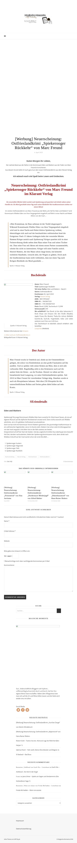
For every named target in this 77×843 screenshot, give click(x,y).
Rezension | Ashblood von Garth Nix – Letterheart (32, 767)
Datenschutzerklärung (23, 829)
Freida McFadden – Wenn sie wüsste (28, 790)
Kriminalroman (32, 457)
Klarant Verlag (45, 296)
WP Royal (17, 839)
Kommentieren (9, 565)
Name (6, 521)
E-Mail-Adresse (10, 531)
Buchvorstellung (9, 457)
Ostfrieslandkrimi (45, 457)
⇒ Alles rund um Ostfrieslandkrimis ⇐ (17, 335)
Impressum (20, 821)
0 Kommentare (68, 461)
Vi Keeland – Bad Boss (23, 754)
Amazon (25, 331)
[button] (18, 710)
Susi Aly (9, 461)
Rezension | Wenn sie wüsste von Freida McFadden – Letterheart (37, 785)
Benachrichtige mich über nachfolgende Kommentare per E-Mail (27, 561)
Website (7, 541)
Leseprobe (38, 328)
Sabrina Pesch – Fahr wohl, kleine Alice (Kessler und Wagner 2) (37, 750)
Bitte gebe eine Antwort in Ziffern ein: (17, 551)
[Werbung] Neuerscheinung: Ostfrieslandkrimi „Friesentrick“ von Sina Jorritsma (13, 492)
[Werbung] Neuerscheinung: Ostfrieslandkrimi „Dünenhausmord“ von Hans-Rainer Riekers (60, 492)
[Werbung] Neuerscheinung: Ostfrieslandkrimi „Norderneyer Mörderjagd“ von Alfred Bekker (38, 492)
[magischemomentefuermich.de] (38, 18)
